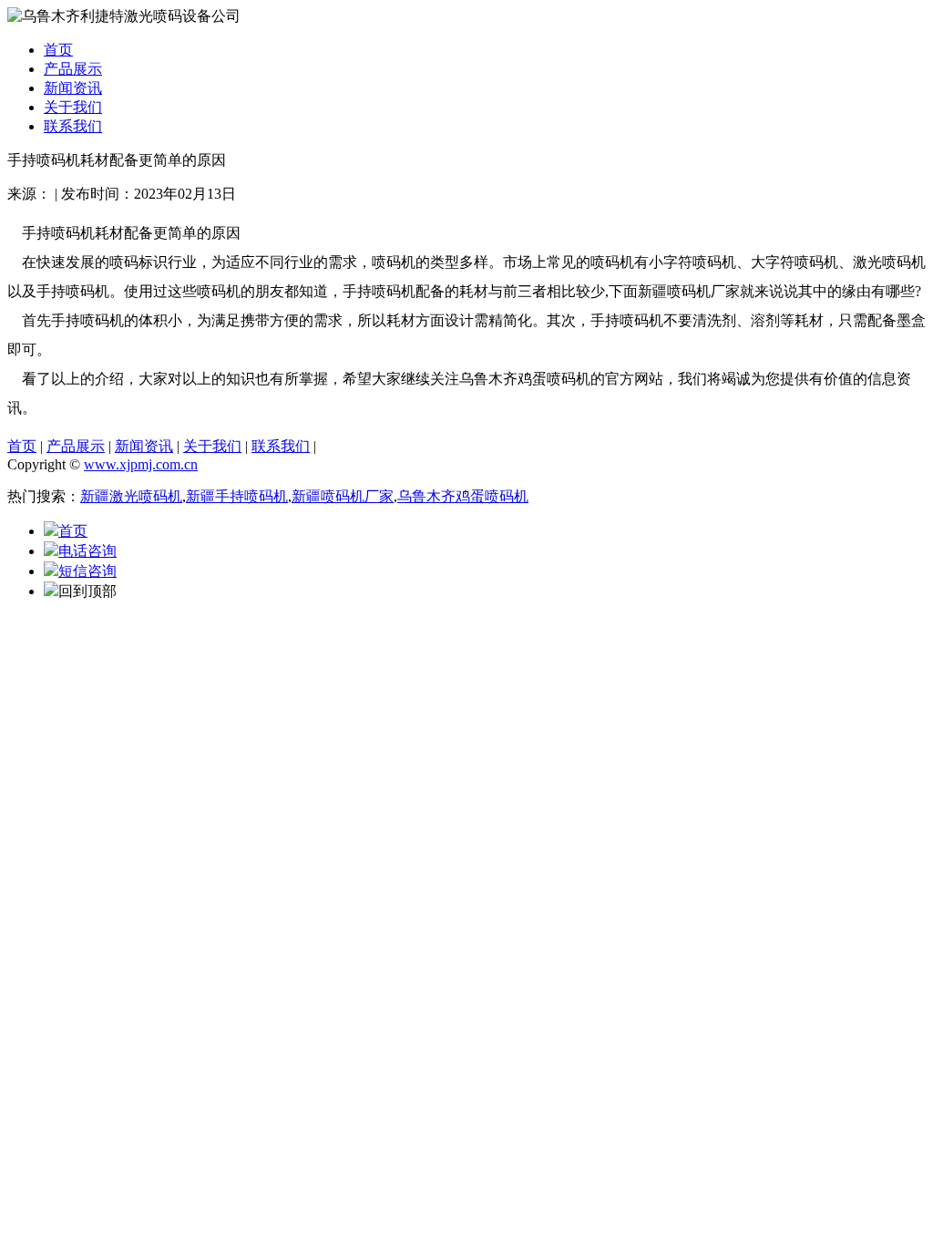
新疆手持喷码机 (237, 496)
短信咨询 (87, 571)
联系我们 (73, 126)
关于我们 (73, 107)
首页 (58, 49)
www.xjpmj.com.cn (141, 464)
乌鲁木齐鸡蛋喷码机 (462, 496)
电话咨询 (87, 551)
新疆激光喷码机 (131, 496)
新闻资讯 (73, 88)
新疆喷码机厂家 (343, 496)
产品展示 (73, 69)
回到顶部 (87, 591)
